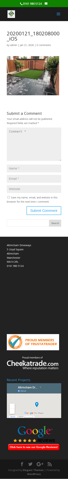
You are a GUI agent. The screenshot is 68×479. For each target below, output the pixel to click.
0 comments (44, 45)
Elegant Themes (33, 470)
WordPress (34, 474)
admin (13, 45)
